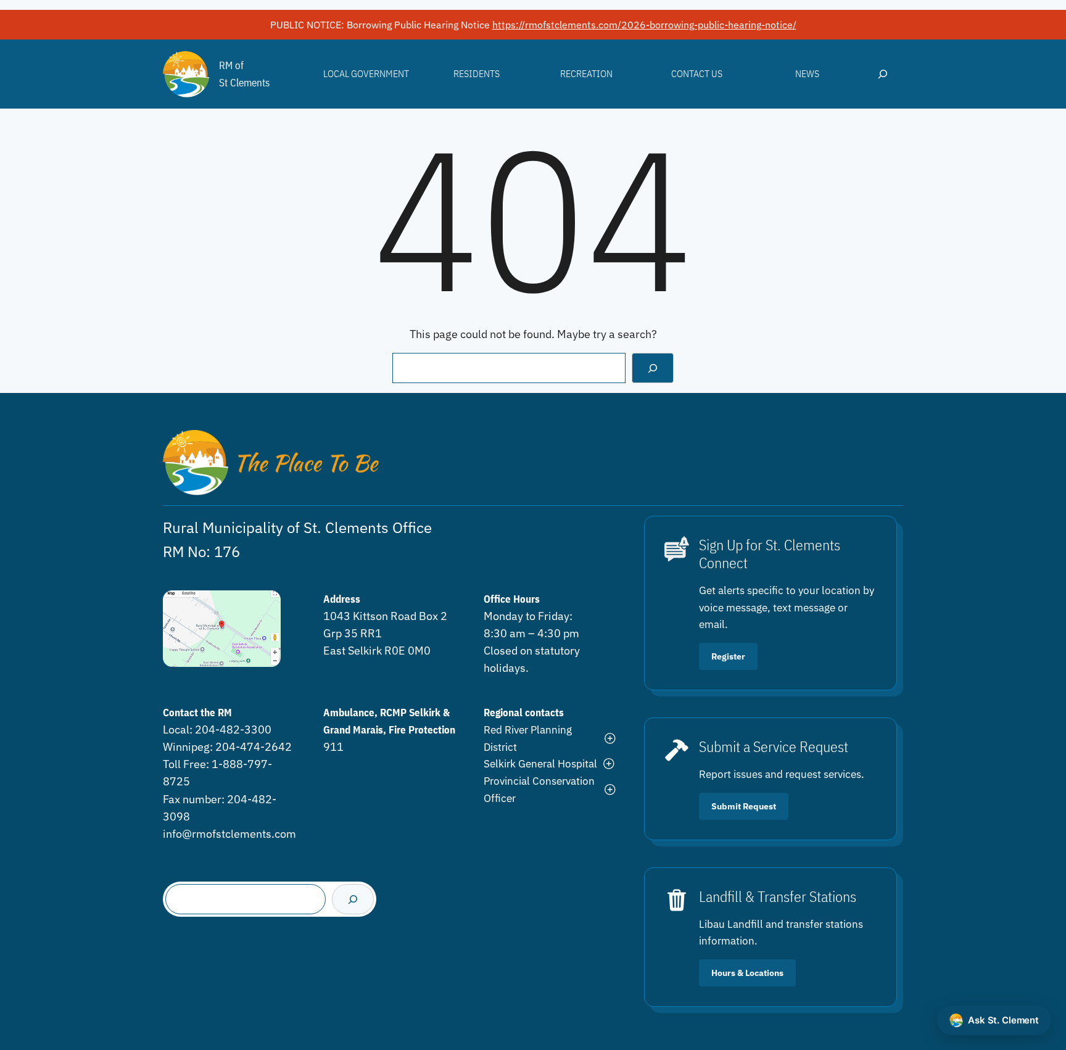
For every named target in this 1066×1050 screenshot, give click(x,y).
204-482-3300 (233, 729)
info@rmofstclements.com (229, 834)
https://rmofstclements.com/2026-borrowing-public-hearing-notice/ (644, 25)
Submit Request (743, 806)
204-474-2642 (253, 747)
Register (728, 656)
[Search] (653, 368)
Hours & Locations (747, 972)
